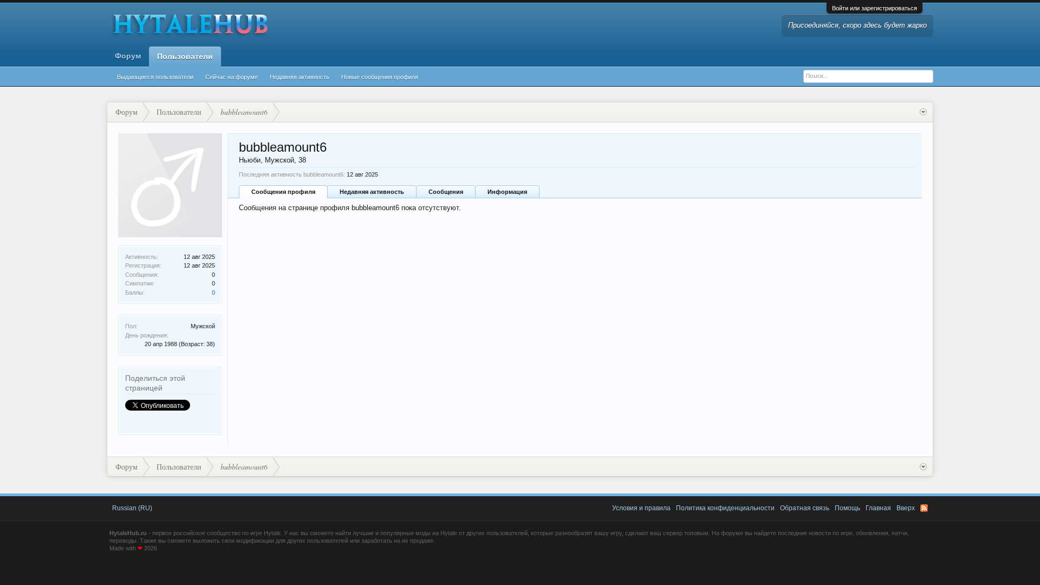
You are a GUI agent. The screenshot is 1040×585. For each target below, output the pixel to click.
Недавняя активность (299, 77)
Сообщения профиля (283, 191)
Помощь (847, 508)
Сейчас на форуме (231, 77)
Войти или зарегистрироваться (874, 8)
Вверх (905, 508)
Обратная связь (804, 508)
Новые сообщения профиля (379, 77)
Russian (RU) (132, 508)
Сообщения (445, 191)
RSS (924, 508)
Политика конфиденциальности (725, 508)
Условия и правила (641, 508)
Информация (507, 191)
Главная (878, 508)
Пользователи (185, 56)
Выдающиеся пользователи (155, 77)
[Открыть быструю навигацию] (923, 112)
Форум (128, 55)
